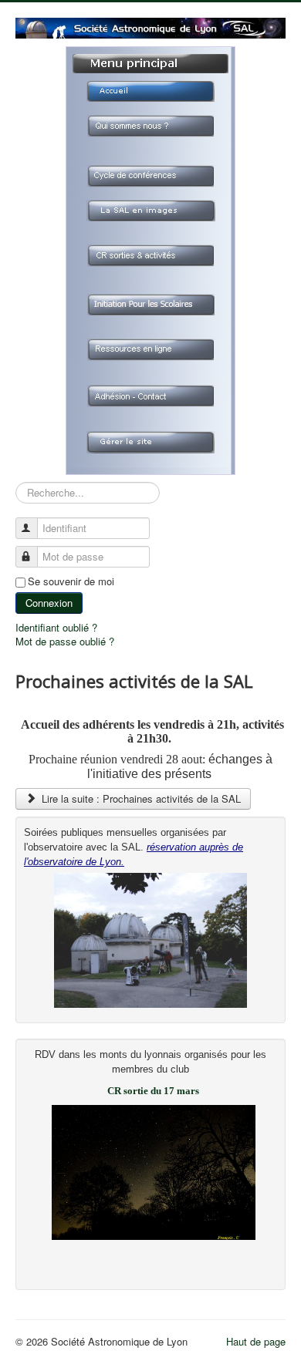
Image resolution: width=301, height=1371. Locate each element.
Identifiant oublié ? (56, 627)
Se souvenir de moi (71, 581)
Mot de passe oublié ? (64, 641)
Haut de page (256, 1341)
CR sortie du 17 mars (153, 1090)
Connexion (49, 602)
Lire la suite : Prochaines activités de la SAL (140, 798)
